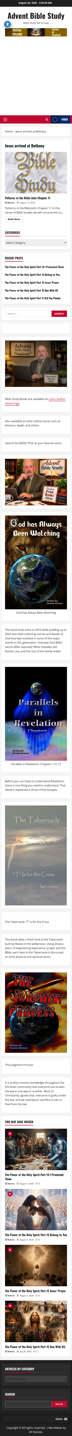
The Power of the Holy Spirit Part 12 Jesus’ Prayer (32, 282)
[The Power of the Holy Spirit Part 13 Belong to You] (36, 1209)
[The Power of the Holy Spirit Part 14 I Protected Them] (36, 1149)
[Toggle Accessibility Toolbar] (8, 24)
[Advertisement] (36, 74)
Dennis (11, 202)
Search (10, 1394)
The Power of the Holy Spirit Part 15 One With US (31, 290)
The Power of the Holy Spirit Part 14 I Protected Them (34, 267)
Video (64, 119)
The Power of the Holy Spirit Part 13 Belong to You (32, 275)
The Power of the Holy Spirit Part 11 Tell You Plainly (32, 298)
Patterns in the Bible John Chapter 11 (36, 172)
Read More (15, 219)
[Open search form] (47, 119)
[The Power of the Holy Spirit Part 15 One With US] (36, 1321)
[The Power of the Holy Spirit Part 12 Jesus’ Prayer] (36, 1265)
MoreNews (55, 1428)
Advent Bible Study (36, 15)
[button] (5, 119)
